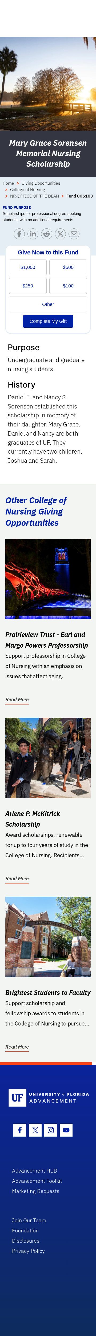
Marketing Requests (35, 1191)
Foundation (25, 1230)
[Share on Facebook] (20, 235)
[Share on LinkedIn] (34, 235)
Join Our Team (29, 1220)
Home (8, 183)
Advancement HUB (34, 1170)
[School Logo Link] (45, 1098)
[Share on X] (62, 235)
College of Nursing (27, 189)
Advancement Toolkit (37, 1180)
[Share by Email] (75, 235)
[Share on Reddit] (48, 235)
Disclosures (25, 1240)
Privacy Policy (28, 1250)
